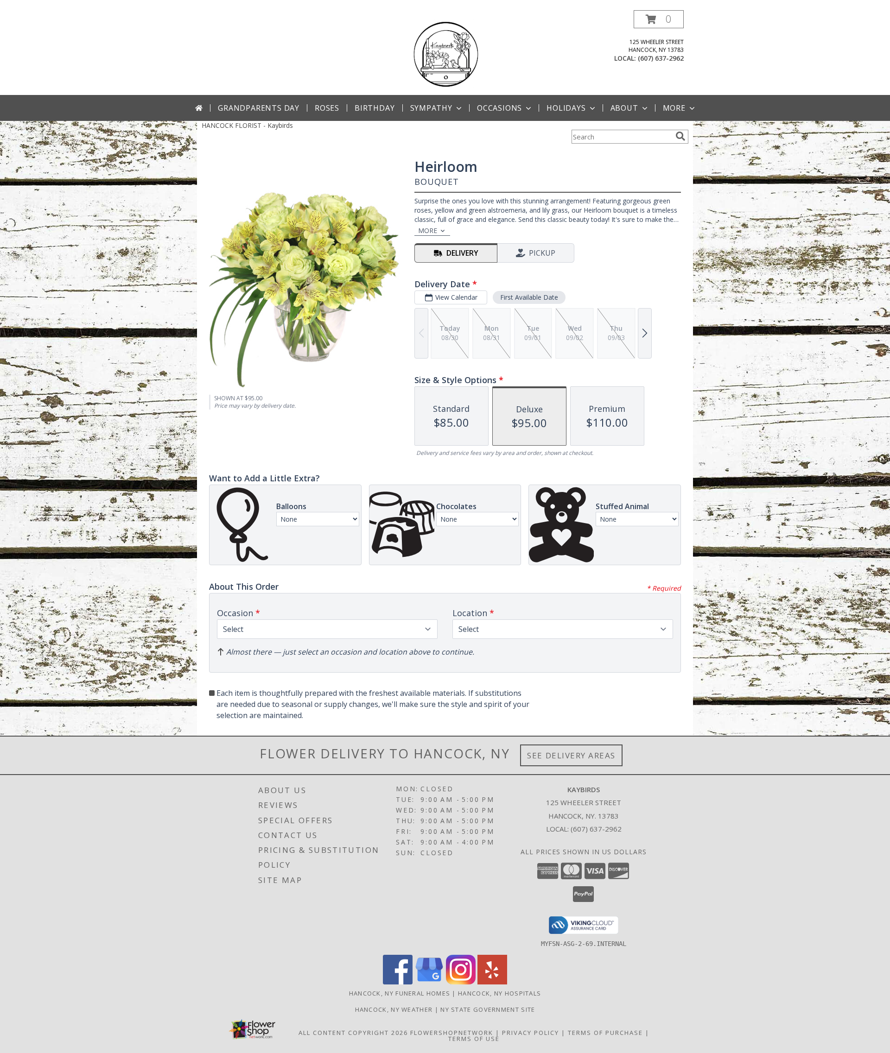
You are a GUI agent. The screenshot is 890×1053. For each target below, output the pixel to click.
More (674, 108)
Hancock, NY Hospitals (499, 993)
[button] (659, 19)
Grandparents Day (258, 108)
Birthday (374, 108)
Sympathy (431, 108)
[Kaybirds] (445, 52)
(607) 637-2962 (661, 58)
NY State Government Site (487, 1009)
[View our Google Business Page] (429, 981)
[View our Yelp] (492, 981)
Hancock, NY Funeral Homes (400, 993)
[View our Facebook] (398, 981)
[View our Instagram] (461, 981)
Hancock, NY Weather (394, 1009)
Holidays (566, 108)
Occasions (499, 108)
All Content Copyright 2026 (353, 1032)
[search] (680, 136)
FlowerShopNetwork (451, 1032)
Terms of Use (474, 1038)
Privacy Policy (530, 1032)
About (624, 108)
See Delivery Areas (571, 755)
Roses (327, 108)
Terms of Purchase (605, 1032)
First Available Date (529, 297)
